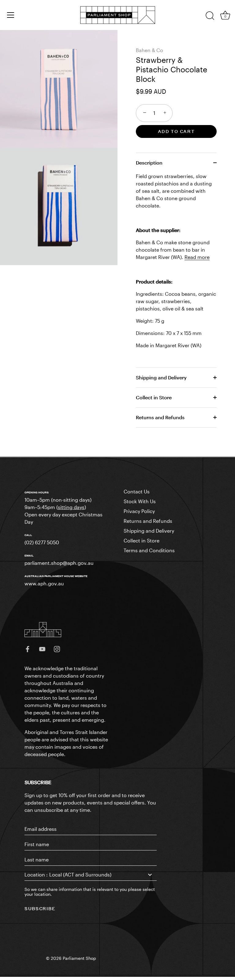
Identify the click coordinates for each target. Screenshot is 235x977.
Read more (197, 257)
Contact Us (137, 491)
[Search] (210, 16)
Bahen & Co (149, 50)
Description (149, 162)
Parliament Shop (79, 958)
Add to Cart (176, 131)
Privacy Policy (139, 511)
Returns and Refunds (160, 417)
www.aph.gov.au (44, 583)
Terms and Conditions (149, 550)
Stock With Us (140, 501)
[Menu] (10, 15)
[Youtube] (42, 649)
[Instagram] (57, 649)
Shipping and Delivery (161, 377)
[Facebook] (27, 649)
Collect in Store (154, 397)
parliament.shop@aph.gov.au (59, 563)
